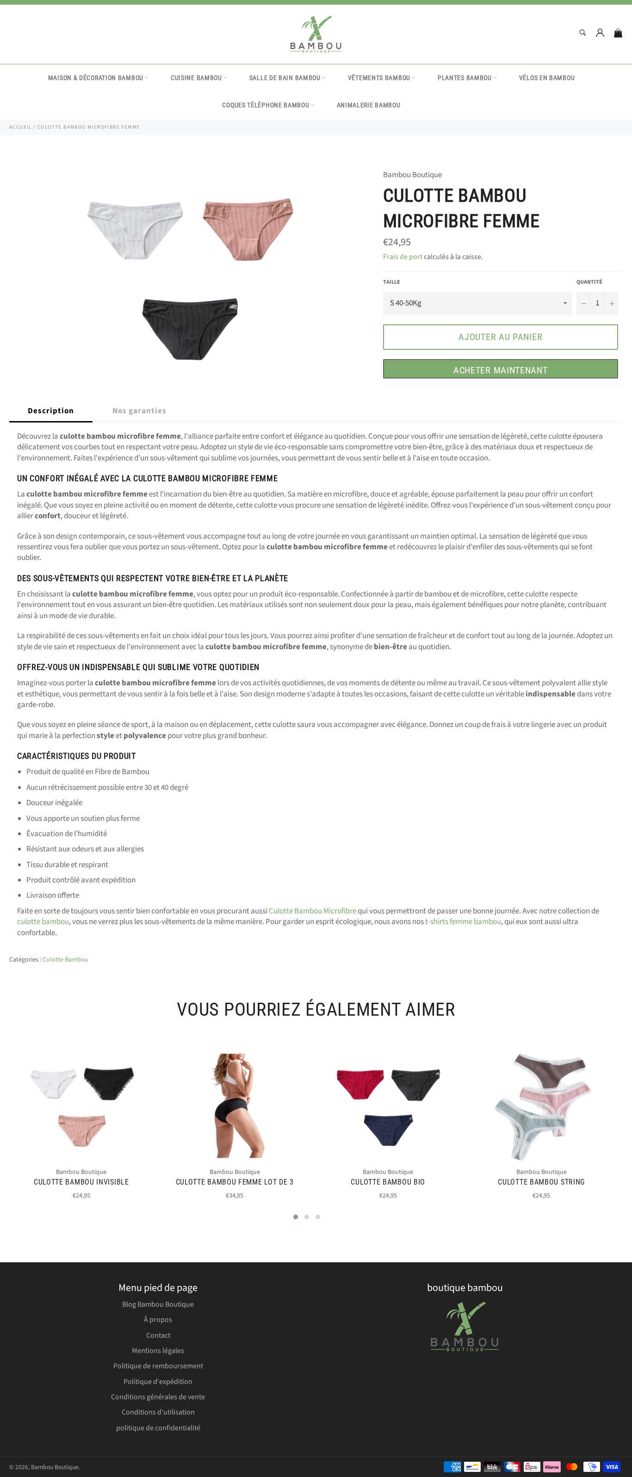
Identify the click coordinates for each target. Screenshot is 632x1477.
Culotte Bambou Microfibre (312, 911)
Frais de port (402, 257)
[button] (295, 1217)
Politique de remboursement (158, 1366)
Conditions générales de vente (158, 1397)
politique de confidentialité (158, 1428)
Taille (391, 282)
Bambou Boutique (55, 1467)
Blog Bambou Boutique (158, 1304)
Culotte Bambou (65, 959)
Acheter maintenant (500, 370)
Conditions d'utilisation (158, 1412)
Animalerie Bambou (369, 105)
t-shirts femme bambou (463, 921)
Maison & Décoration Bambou (95, 77)
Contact (158, 1335)
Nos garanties (139, 410)
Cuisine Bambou (196, 77)
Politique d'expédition (158, 1382)
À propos (158, 1320)
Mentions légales (158, 1351)
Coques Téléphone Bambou (265, 105)
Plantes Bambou (465, 77)
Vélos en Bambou (547, 77)
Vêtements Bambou (379, 77)
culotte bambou (43, 921)
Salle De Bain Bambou (285, 77)
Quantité (589, 282)
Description (51, 410)
